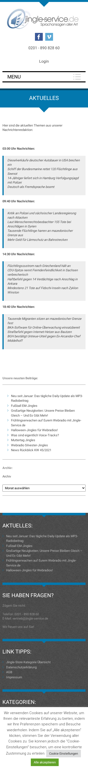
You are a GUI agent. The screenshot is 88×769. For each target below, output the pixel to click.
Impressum (14, 677)
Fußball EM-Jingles (24, 406)
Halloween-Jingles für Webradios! (34, 430)
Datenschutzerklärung (21, 667)
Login (44, 61)
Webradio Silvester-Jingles (29, 445)
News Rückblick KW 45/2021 (31, 450)
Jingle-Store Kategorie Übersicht (28, 662)
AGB (9, 672)
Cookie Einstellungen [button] (63, 753)
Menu (14, 77)
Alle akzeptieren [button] (45, 762)
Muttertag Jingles (23, 440)
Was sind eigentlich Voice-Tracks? (35, 435)
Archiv (6, 476)
